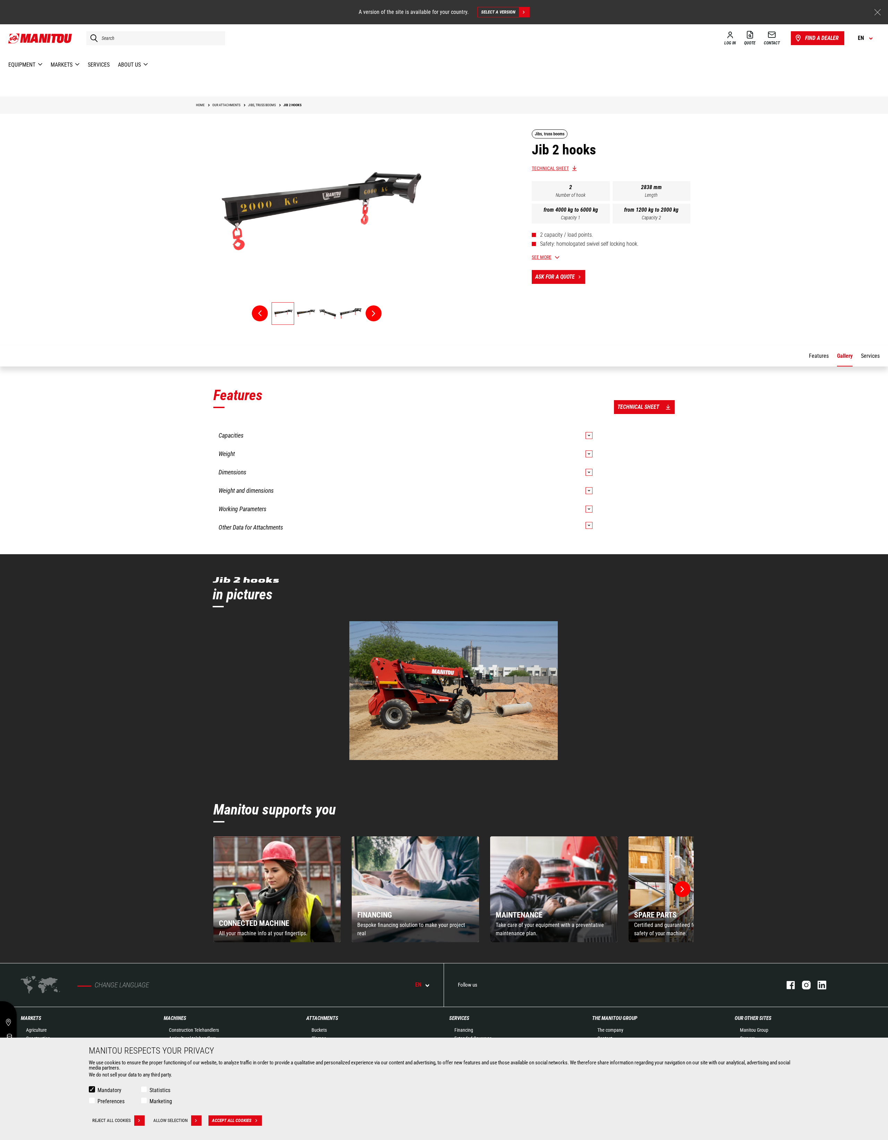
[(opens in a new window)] (454, 690)
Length (651, 195)
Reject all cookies (111, 1120)
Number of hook (571, 195)
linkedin (818, 985)
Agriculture (36, 1030)
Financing (463, 1030)
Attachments (322, 1018)
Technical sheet (550, 168)
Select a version (498, 12)
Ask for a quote (555, 276)
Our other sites (753, 1018)
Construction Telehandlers (194, 1030)
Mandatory (109, 1090)
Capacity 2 (651, 217)
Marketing (161, 1101)
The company (610, 1030)
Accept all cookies (231, 1120)
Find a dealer (822, 38)
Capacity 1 (570, 217)
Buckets (319, 1030)
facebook (787, 985)
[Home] (40, 38)
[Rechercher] (92, 38)
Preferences (111, 1101)
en (418, 984)
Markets (31, 1018)
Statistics (160, 1090)
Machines (175, 1018)
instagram (803, 985)
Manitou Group (754, 1030)
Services (459, 1018)
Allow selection (170, 1120)
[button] (682, 889)
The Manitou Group (614, 1018)
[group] (277, 889)
